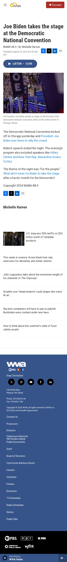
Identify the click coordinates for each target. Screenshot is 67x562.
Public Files (12, 519)
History (10, 512)
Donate (56, 4)
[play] (5, 558)
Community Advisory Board (21, 463)
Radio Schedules (15, 505)
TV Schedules (14, 498)
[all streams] (62, 558)
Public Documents (16, 442)
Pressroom (12, 424)
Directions (12, 491)
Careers (11, 470)
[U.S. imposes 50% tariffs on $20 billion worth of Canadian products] (13, 239)
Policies (10, 484)
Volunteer (12, 477)
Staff (9, 449)
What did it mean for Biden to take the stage (31, 173)
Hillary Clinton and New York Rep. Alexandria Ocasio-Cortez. (32, 157)
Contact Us (12, 417)
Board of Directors (16, 456)
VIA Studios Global (16, 439)
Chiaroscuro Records (17, 436)
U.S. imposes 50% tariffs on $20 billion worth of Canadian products (44, 237)
